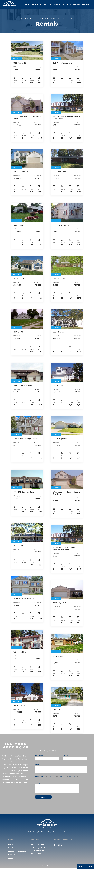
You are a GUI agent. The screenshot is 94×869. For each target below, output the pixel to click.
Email (37, 764)
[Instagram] (58, 845)
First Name (39, 755)
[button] (36, 4)
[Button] (27, 64)
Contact (11, 858)
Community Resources (17, 851)
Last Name (67, 755)
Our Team (12, 848)
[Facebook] (54, 845)
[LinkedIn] (62, 845)
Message (38, 783)
